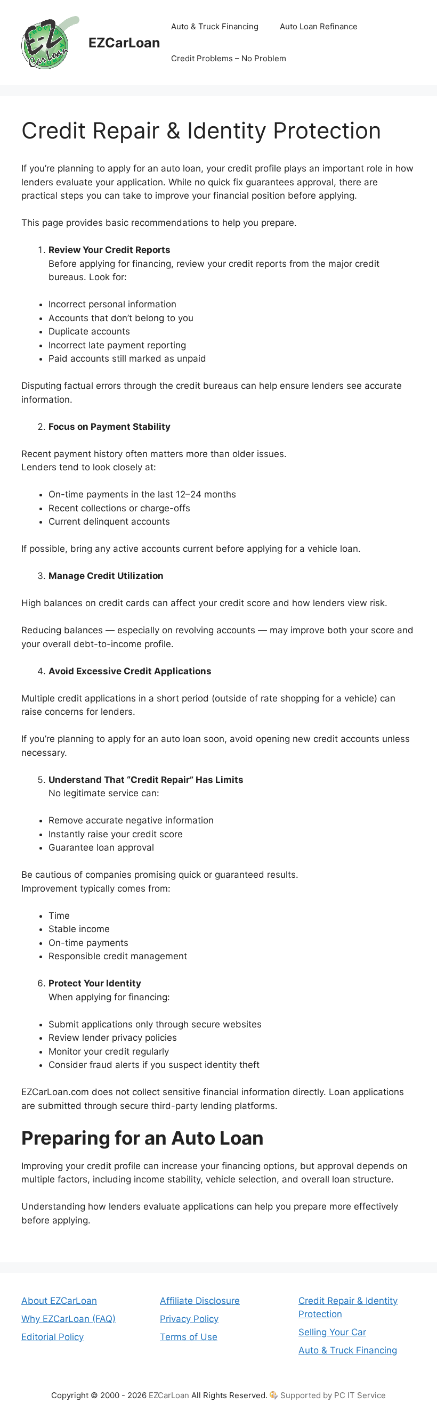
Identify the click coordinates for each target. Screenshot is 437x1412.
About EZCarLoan (59, 1300)
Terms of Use (188, 1337)
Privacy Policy (189, 1318)
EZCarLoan (124, 43)
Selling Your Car (332, 1332)
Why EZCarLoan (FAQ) (68, 1318)
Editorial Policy (52, 1337)
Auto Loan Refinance (319, 26)
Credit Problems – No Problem (228, 58)
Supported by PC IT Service (333, 1395)
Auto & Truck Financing (214, 26)
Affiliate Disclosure (200, 1300)
